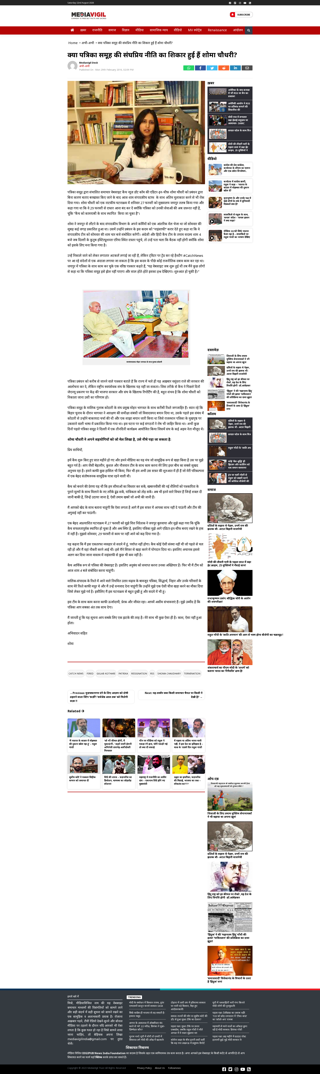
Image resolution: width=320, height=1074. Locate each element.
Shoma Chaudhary (169, 673)
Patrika (123, 673)
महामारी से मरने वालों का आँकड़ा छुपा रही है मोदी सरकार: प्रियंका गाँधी (229, 1027)
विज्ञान (125, 30)
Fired (90, 673)
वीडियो (178, 30)
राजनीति (97, 30)
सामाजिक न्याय (159, 30)
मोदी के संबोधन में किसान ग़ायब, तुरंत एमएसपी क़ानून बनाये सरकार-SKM (146, 1004)
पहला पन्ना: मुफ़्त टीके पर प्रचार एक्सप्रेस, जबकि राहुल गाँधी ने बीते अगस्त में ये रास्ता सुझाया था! (187, 1029)
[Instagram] (240, 2)
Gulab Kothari (106, 673)
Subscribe (243, 14)
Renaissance (217, 30)
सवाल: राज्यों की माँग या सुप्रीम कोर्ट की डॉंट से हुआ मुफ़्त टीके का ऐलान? (189, 1017)
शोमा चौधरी (177, 192)
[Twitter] (235, 2)
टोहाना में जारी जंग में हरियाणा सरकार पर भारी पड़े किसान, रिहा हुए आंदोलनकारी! (188, 1006)
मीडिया (140, 30)
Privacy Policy (144, 1067)
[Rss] (250, 2)
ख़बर (83, 30)
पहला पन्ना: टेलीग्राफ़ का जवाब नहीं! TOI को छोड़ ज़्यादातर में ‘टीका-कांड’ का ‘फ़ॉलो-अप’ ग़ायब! (229, 1016)
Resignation (139, 673)
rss (152, 673)
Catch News (76, 673)
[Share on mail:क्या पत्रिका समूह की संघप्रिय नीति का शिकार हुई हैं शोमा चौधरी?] (247, 67)
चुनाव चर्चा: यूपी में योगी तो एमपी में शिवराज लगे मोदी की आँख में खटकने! (146, 1038)
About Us (160, 1067)
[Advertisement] (230, 295)
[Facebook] (230, 2)
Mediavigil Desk (88, 62)
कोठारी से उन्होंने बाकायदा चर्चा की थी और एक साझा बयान (104, 418)
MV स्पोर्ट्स (195, 30)
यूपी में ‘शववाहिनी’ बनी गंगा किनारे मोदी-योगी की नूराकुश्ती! (228, 1004)
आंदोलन (238, 30)
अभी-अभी (84, 66)
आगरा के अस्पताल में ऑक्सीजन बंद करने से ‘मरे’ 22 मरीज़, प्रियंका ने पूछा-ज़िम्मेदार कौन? (147, 1026)
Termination (192, 673)
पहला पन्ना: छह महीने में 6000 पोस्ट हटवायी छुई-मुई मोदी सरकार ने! (229, 1038)
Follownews (174, 1067)
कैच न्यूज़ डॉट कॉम (133, 192)
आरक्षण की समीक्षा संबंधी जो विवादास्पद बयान (134, 413)
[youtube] (245, 2)
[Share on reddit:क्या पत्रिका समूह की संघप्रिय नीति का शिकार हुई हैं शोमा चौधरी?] (223, 67)
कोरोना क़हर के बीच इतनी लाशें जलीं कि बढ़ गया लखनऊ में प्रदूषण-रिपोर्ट (188, 1041)
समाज (112, 30)
